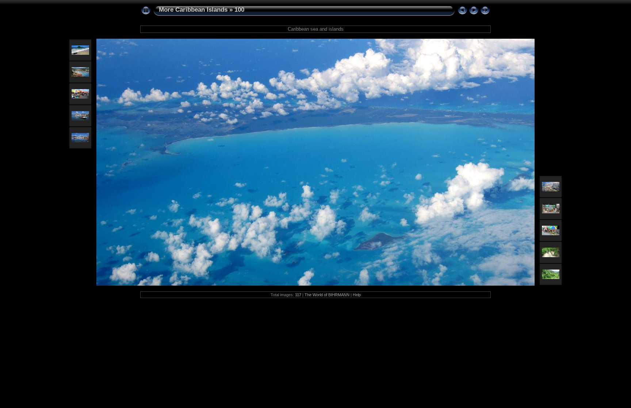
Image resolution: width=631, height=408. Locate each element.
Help (357, 295)
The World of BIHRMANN (327, 295)
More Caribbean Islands (193, 9)
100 (239, 9)
